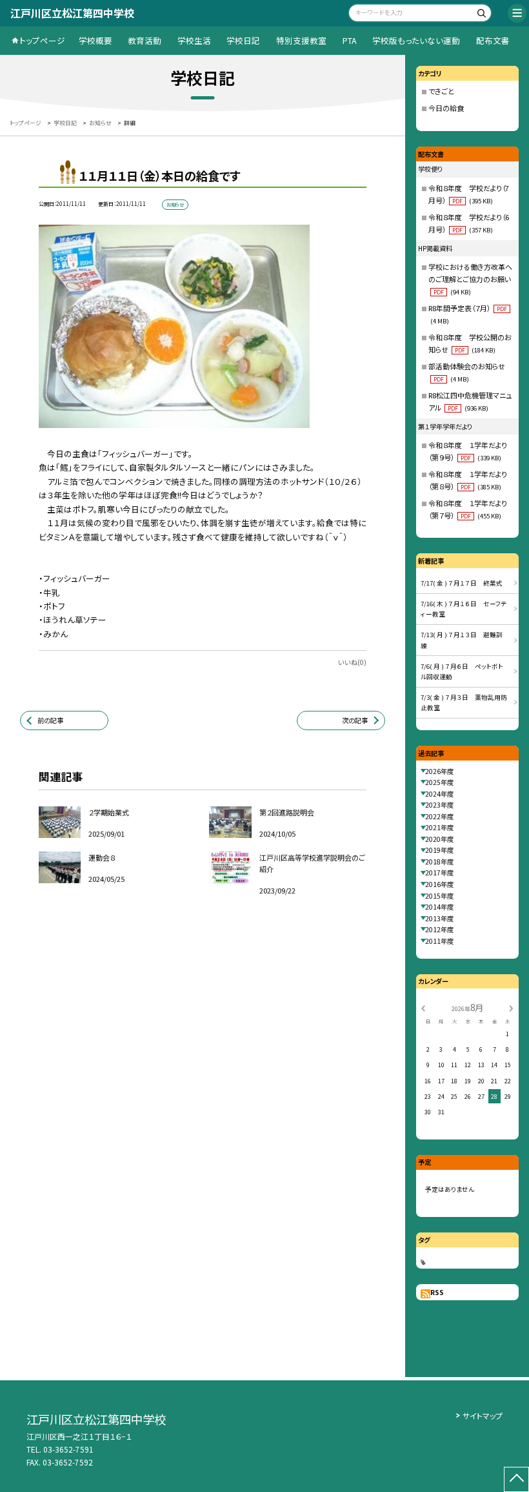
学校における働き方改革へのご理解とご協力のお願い (470, 278)
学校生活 (194, 40)
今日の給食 (446, 108)
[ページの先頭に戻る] (516, 1479)
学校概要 (95, 40)
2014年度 (439, 907)
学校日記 (243, 40)
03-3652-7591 (68, 1449)
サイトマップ (483, 1415)
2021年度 (439, 827)
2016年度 (439, 884)
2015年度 (439, 896)
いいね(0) (352, 662)
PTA (350, 40)
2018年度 (439, 861)
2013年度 (439, 918)
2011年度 (439, 941)
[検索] (480, 14)
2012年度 (439, 929)
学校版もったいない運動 (416, 40)
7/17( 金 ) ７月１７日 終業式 (462, 583)
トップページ (42, 40)
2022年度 (439, 816)
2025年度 (439, 782)
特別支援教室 (301, 40)
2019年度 (439, 850)
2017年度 (439, 872)
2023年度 (439, 805)
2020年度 (439, 839)
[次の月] (511, 1008)
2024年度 (439, 794)
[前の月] (423, 1008)
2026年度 (439, 771)
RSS (437, 1292)
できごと (441, 91)
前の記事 (50, 720)
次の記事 (355, 720)
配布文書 (493, 40)
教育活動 (144, 40)
